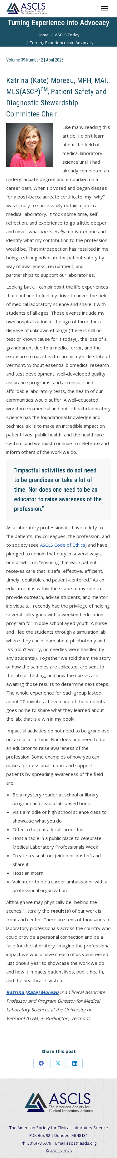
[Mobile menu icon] (104, 8)
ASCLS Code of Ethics (62, 545)
